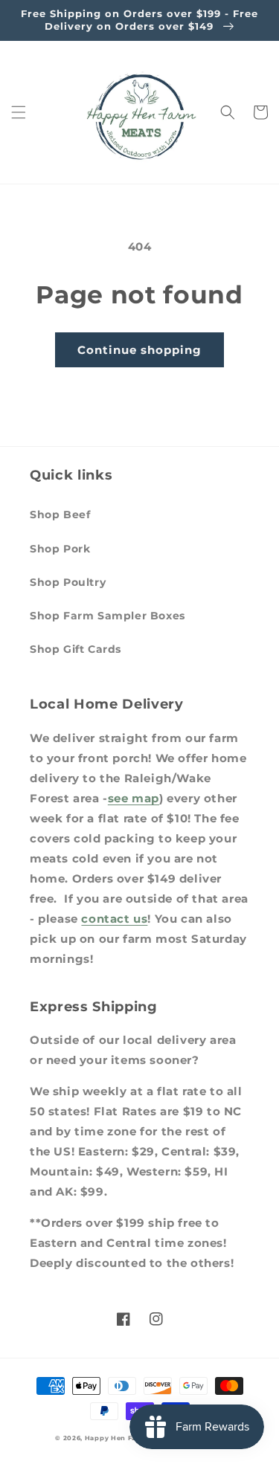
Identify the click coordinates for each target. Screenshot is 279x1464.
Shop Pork (60, 548)
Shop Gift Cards (75, 649)
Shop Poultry (68, 582)
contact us (114, 919)
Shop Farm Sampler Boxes (107, 615)
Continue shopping (139, 350)
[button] (18, 112)
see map (133, 798)
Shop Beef (60, 514)
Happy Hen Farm (116, 1438)
